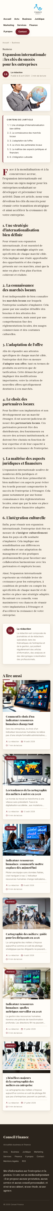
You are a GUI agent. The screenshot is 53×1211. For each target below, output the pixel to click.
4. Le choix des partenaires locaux (26, 145)
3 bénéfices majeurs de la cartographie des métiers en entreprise (20, 1081)
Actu (16, 19)
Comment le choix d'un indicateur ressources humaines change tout (20, 720)
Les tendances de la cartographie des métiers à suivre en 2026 (26, 792)
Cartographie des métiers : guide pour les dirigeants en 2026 (26, 935)
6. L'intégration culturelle (21, 157)
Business (27, 19)
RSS (24, 1161)
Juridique (39, 19)
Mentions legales (11, 1161)
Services (21, 25)
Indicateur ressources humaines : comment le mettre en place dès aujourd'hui (24, 863)
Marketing (8, 25)
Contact (22, 31)
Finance (33, 25)
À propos (7, 31)
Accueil (7, 19)
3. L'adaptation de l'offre (21, 140)
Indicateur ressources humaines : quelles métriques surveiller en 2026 (24, 1007)
